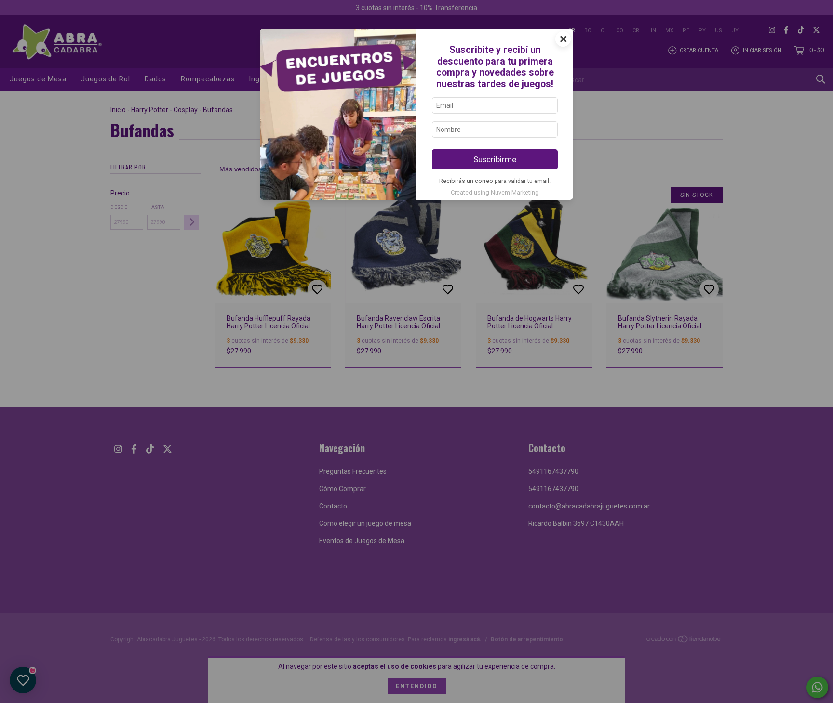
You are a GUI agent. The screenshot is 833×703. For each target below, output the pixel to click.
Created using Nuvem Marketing (495, 192)
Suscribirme (494, 159)
